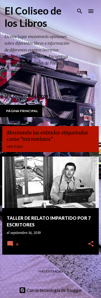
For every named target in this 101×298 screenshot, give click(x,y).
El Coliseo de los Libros (32, 16)
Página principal (22, 111)
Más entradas (50, 271)
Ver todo (15, 147)
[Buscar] (79, 11)
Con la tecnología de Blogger (54, 290)
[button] (91, 244)
